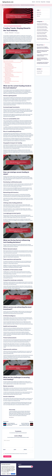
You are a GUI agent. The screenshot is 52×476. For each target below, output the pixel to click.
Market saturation (7, 82)
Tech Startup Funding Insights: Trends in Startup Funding (42, 33)
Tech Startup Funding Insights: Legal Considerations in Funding (42, 27)
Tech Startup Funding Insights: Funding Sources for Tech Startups (42, 24)
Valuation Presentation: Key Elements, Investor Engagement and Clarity (42, 59)
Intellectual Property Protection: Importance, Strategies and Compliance (43, 51)
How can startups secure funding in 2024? (10, 67)
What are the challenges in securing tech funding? (11, 81)
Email (15, 449)
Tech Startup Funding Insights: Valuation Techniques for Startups (42, 39)
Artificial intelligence (7, 77)
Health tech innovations (8, 78)
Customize (3, 473)
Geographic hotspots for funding (9, 66)
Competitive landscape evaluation (9, 75)
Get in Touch (39, 14)
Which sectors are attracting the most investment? (11, 76)
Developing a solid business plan (9, 68)
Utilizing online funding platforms (9, 70)
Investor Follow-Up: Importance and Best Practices (42, 55)
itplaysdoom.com (7, 2)
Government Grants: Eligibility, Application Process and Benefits (43, 48)
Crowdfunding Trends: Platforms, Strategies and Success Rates (43, 63)
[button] (11, 417)
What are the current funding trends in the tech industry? (12, 62)
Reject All (8, 473)
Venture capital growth (8, 63)
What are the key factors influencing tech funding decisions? (13, 72)
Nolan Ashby (12, 409)
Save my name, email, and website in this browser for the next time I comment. (16, 453)
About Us (38, 16)
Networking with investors (8, 69)
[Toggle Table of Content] (21, 61)
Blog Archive (39, 12)
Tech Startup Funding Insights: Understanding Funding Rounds (42, 36)
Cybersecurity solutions (8, 80)
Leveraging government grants (9, 71)
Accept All (13, 473)
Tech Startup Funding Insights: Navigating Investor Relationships (42, 30)
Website (25, 449)
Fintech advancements (8, 79)
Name (4, 449)
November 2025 (39, 71)
